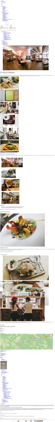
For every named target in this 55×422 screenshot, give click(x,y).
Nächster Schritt (2, 333)
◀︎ (2, 254)
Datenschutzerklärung (7, 406)
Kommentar (1, 331)
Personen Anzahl (2, 330)
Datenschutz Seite (43, 405)
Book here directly (2, 355)
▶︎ (5, 254)
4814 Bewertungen (4, 368)
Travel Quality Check (3, 361)
